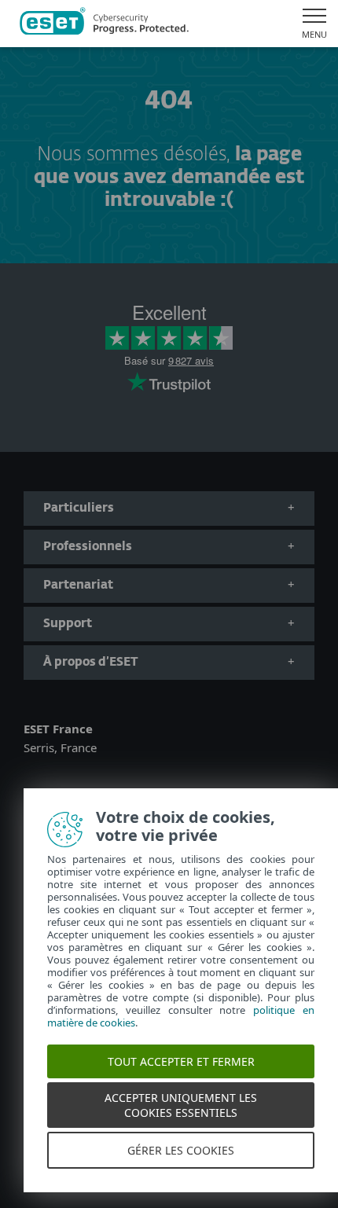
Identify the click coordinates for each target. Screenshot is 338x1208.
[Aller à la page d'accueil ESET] (104, 23)
